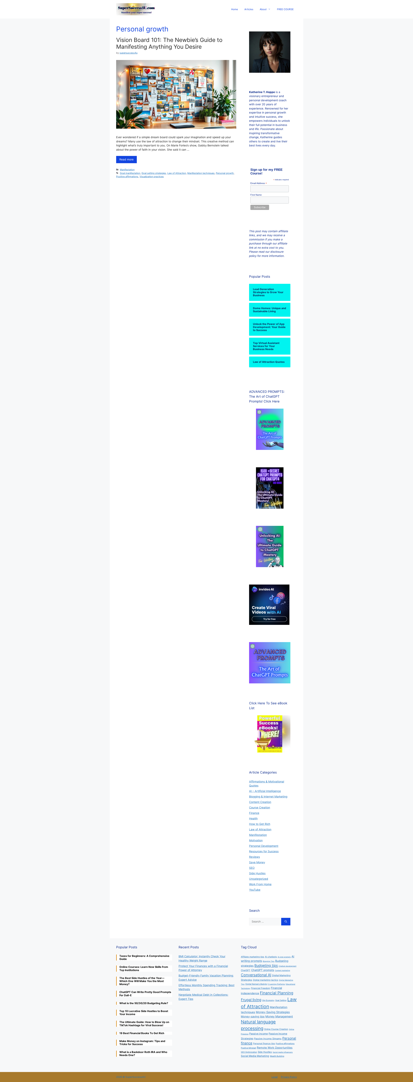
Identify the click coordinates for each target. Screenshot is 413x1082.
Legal (275, 1076)
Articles (248, 9)
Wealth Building (277, 1056)
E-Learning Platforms (276, 984)
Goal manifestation (130, 173)
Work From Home (260, 884)
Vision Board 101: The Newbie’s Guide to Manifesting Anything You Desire (169, 43)
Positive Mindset (248, 1048)
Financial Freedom (260, 988)
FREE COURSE (285, 9)
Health (253, 818)
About (263, 9)
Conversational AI (256, 975)
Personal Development (263, 846)
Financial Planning (276, 993)
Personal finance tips (264, 1043)
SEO (252, 867)
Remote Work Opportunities (274, 1047)
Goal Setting (281, 1000)
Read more (126, 159)
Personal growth (225, 173)
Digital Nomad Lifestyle (256, 984)
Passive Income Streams (268, 1038)
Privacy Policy (289, 1076)
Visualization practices (152, 176)
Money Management (279, 1016)
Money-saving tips (253, 1016)
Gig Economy (268, 1000)
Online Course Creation (276, 1029)
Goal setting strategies (153, 173)
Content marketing (282, 970)
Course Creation (259, 807)
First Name (256, 195)
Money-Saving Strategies (273, 1012)
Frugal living (251, 1000)
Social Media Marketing (255, 1055)
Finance (254, 813)
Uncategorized (258, 878)
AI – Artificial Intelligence (265, 791)
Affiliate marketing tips (252, 956)
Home (234, 9)
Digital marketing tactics (265, 980)
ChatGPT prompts (262, 970)
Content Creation (260, 802)
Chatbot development (287, 966)
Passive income (258, 1033)
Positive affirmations (127, 176)
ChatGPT (245, 970)
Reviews (254, 857)
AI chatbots (271, 956)
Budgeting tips (266, 965)
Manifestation (127, 169)
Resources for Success (264, 851)
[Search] (285, 922)
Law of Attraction (176, 173)
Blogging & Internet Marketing (268, 796)
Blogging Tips (268, 961)
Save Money (257, 862)
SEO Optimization (249, 1052)
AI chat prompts (284, 957)
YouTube (254, 889)
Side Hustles (257, 873)
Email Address (258, 183)
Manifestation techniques (201, 173)
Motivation (256, 840)
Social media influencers (283, 1052)
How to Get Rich (259, 824)
